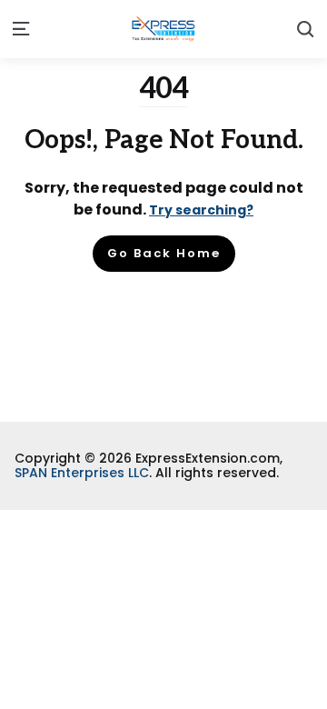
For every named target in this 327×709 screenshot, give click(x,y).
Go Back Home (164, 253)
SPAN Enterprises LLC (82, 473)
